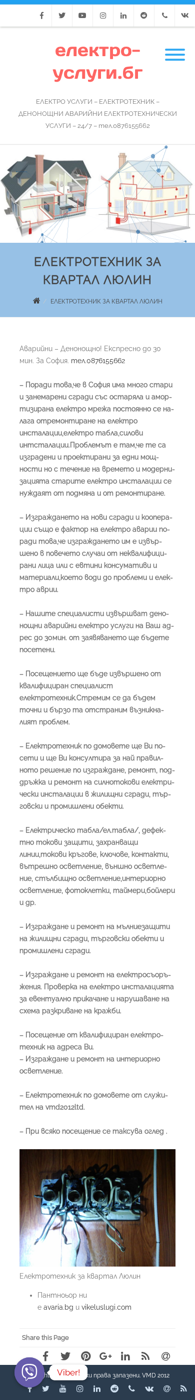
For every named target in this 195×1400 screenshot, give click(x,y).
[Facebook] (42, 16)
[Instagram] (103, 16)
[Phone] (164, 16)
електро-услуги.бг (97, 61)
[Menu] (175, 49)
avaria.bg (59, 1307)
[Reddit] (144, 16)
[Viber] (29, 1372)
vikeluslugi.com (107, 1307)
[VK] (185, 16)
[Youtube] (82, 16)
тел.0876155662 (98, 361)
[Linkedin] (124, 16)
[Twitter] (62, 16)
